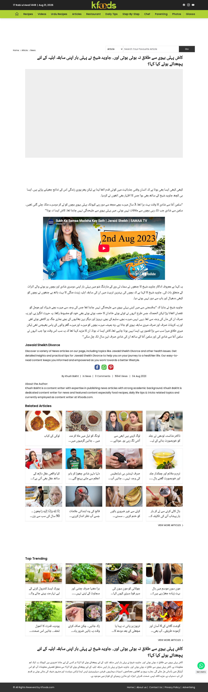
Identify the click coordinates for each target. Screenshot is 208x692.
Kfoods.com (47, 687)
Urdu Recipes (59, 14)
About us (141, 687)
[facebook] (184, 5)
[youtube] (193, 5)
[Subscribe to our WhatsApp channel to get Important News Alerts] (201, 665)
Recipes (28, 14)
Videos (42, 14)
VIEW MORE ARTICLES (169, 525)
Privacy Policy (172, 687)
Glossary (191, 14)
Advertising (188, 687)
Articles (77, 14)
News (88, 376)
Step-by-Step (131, 14)
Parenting (161, 14)
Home (130, 687)
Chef (147, 14)
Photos (176, 14)
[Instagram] (188, 5)
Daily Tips (111, 14)
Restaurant (93, 14)
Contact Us (155, 687)
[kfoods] (104, 5)
